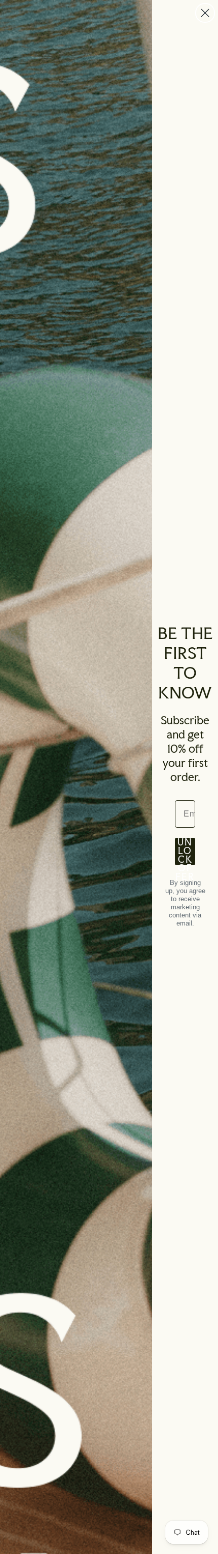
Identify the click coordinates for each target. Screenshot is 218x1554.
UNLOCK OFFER (185, 851)
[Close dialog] (205, 13)
